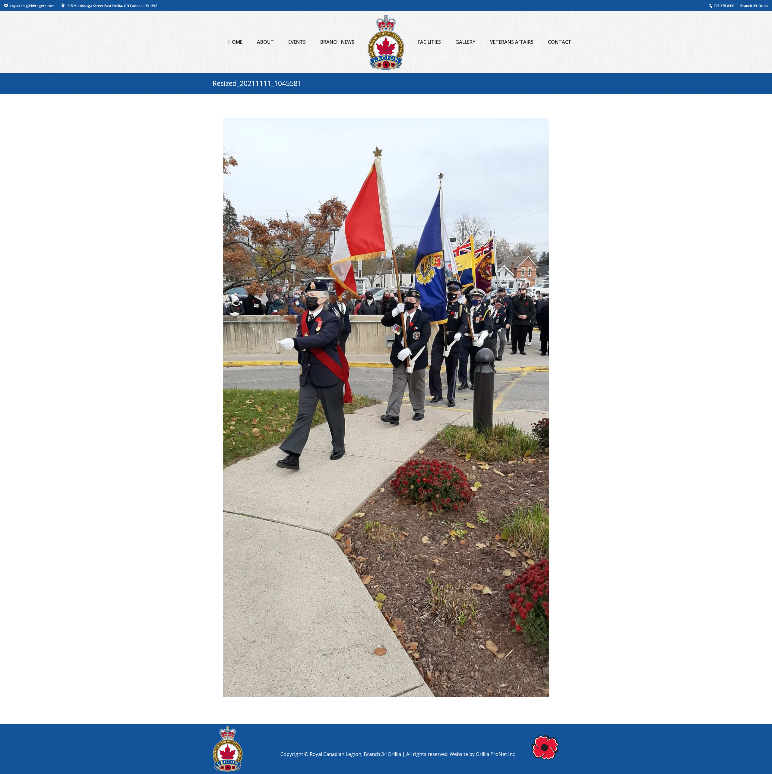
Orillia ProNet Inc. (496, 754)
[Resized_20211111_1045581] (386, 407)
